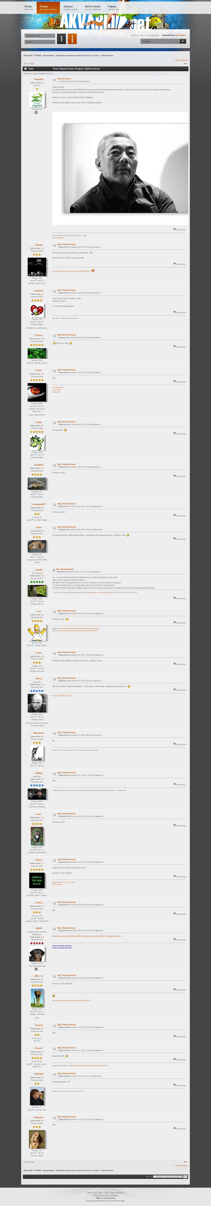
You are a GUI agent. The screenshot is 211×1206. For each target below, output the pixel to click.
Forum (48, 7)
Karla (39, 653)
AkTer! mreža (93, 7)
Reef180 (68, 696)
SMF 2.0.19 (92, 1193)
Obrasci (71, 7)
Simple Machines (117, 1193)
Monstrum (39, 733)
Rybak (39, 245)
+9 (42, 937)
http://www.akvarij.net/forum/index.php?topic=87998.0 (71, 271)
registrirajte (105, 592)
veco (39, 814)
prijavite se (95, 592)
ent (39, 611)
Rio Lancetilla (57, 884)
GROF (39, 928)
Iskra (39, 527)
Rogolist (39, 79)
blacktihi (39, 465)
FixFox (39, 335)
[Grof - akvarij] (36, 970)
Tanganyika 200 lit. (59, 882)
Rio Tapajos (71, 882)
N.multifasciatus (57, 387)
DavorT (39, 1048)
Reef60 (61, 696)
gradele (39, 290)
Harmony (55, 696)
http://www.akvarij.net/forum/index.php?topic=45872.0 (71, 1000)
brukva (39, 902)
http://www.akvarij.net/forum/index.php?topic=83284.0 (88, 1065)
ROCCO (39, 1074)
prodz (95, 55)
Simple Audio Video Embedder (105, 1195)
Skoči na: (149, 1176)
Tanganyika (56, 392)
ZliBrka (39, 773)
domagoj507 (39, 504)
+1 (42, 248)
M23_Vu (39, 976)
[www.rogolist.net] (36, 113)
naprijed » (184, 60)
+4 (42, 817)
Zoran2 (39, 1025)
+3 (42, 656)
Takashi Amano (64, 79)
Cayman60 (57, 390)
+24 (42, 339)
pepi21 (39, 569)
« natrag (177, 60)
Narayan (39, 1117)
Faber (39, 370)
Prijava (113, 7)
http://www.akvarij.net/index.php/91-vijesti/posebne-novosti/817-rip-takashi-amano (86, 936)
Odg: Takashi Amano (66, 244)
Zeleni (39, 860)
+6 (42, 684)
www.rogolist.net (58, 238)
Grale (39, 422)
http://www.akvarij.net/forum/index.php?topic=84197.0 (80, 628)
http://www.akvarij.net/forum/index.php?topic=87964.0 (79, 631)
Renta (39, 678)
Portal (29, 7)
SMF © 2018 (103, 1193)
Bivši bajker (180, 35)
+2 (42, 576)
